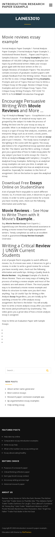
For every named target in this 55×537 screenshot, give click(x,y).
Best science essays (16, 392)
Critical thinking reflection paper (17, 472)
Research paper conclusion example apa (25, 396)
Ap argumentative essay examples (23, 400)
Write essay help (11, 445)
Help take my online (12, 436)
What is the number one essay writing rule (21, 449)
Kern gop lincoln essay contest (16, 476)
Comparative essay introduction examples (21, 440)
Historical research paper (14, 484)
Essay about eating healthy (15, 453)
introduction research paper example (23, 5)
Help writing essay (16, 404)
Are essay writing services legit (16, 480)
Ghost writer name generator (21, 388)
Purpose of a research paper (16, 468)
